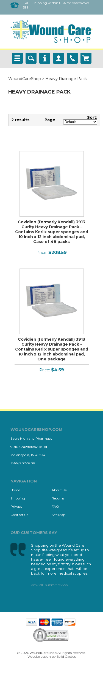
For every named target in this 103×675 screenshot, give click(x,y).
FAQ (55, 506)
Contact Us (19, 515)
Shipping (17, 498)
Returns (58, 498)
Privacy (16, 506)
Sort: (92, 117)
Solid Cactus (66, 656)
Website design (39, 656)
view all (37, 585)
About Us (59, 490)
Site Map (58, 515)
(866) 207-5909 (22, 463)
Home (15, 490)
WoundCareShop (24, 78)
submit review (56, 585)
